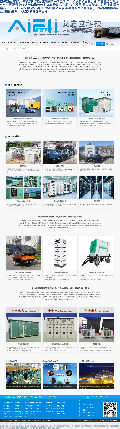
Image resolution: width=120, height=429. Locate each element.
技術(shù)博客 (18, 416)
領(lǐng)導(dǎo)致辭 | (8, 420)
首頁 (12, 48)
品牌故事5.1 (39, 408)
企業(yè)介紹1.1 (8, 416)
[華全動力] (57, 25)
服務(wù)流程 (60, 406)
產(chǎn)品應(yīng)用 (30, 414)
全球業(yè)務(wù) (29, 406)
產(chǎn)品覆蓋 (30, 402)
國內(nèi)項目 (49, 411)
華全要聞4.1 (18, 406)
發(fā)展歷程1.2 (8, 408)
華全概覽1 (7, 406)
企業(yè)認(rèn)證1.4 (8, 414)
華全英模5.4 (39, 411)
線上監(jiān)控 (60, 408)
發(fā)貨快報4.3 (19, 411)
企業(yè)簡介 (8, 402)
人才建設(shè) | (38, 420)
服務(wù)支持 (61, 402)
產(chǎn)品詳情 (110, 44)
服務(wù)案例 (60, 411)
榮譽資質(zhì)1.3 (8, 411)
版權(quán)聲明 (61, 413)
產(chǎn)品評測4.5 (19, 413)
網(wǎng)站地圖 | (46, 420)
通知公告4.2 (18, 408)
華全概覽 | (24, 420)
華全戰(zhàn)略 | (17, 420)
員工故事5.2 (39, 406)
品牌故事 (38, 402)
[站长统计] (115, 420)
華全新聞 (17, 402)
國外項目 (48, 406)
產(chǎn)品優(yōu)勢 (30, 412)
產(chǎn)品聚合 (21, 48)
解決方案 (49, 402)
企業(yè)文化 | (31, 420)
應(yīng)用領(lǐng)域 (51, 409)
